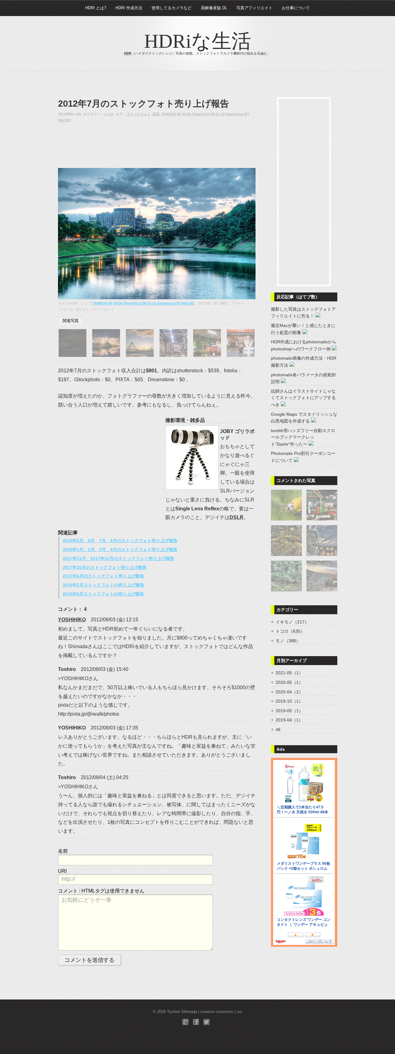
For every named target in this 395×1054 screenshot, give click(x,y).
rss (239, 1011)
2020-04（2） (289, 691)
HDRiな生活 (197, 41)
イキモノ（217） (292, 621)
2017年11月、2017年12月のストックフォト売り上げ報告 (118, 558)
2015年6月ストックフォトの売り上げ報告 (103, 593)
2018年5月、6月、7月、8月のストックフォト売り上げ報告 (120, 540)
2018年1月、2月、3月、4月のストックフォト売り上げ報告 (120, 549)
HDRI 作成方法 (128, 8)
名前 (63, 851)
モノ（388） (288, 640)
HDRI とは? (95, 8)
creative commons (216, 1011)
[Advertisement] (107, 145)
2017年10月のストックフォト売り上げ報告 (105, 567)
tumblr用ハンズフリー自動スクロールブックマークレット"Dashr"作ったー (303, 437)
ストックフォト (139, 114)
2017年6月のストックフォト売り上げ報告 (103, 576)
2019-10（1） (289, 701)
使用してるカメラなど (172, 8)
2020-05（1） (289, 682)
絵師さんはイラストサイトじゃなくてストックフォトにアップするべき (303, 398)
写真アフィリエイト (254, 8)
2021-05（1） (289, 672)
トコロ (109, 114)
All (278, 729)
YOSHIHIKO (72, 619)
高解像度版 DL (214, 8)
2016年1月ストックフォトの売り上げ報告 (103, 584)
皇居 (155, 114)
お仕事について (296, 8)
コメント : (101, 890)
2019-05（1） (289, 710)
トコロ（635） (290, 631)
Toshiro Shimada (182, 1011)
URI (62, 871)
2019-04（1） (289, 719)
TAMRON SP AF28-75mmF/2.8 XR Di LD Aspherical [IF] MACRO (144, 303)
